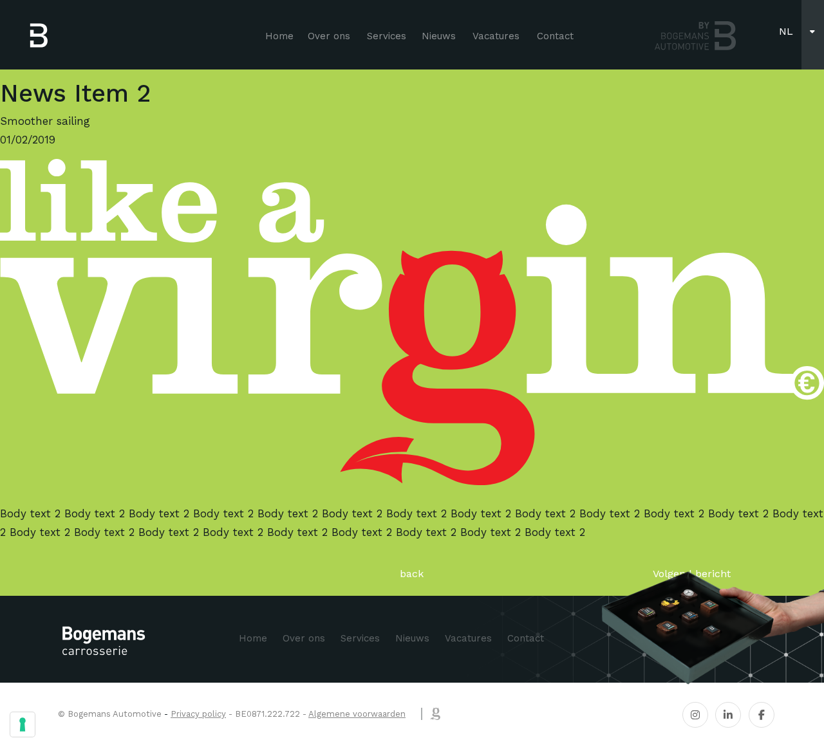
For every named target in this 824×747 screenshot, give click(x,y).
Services (386, 36)
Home (279, 36)
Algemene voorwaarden (357, 714)
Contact (555, 36)
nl (786, 31)
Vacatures (496, 36)
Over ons (329, 36)
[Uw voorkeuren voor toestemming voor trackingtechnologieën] (22, 724)
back (412, 573)
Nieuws (439, 36)
